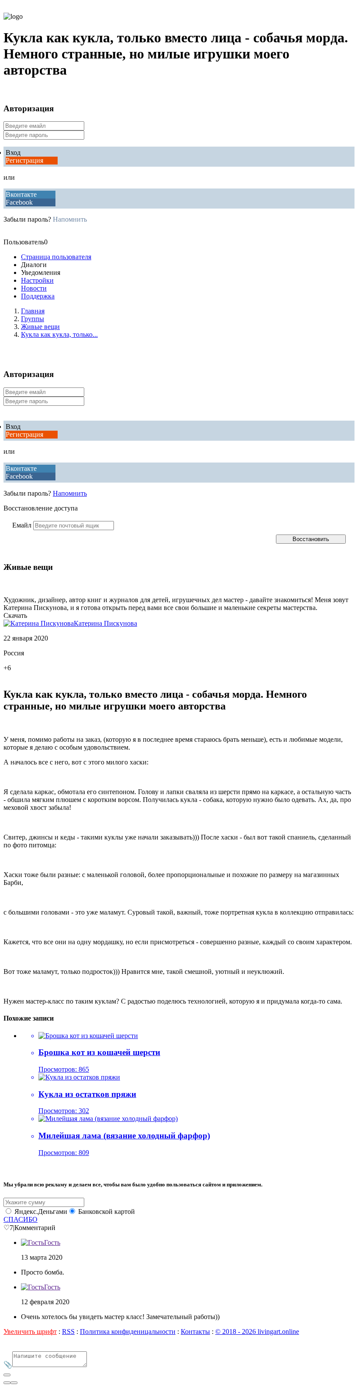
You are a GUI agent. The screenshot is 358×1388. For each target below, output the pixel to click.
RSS (68, 1331)
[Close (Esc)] (6, 1375)
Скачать (15, 615)
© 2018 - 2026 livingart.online (257, 1331)
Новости (34, 288)
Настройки (37, 280)
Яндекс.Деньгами (40, 1211)
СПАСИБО (20, 1219)
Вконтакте (21, 194)
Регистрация (24, 160)
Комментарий (34, 1227)
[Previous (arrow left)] (6, 1382)
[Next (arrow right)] (13, 1382)
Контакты (195, 1331)
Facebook (19, 202)
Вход (13, 152)
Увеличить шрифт (30, 1331)
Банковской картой (106, 1211)
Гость (52, 1242)
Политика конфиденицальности (128, 1331)
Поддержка (38, 296)
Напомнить (70, 219)
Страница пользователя (56, 256)
